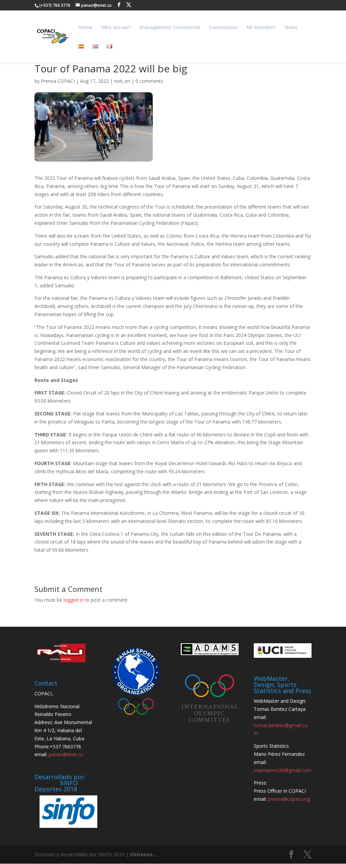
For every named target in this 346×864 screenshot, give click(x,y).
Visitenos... (143, 854)
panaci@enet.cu (66, 754)
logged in (73, 600)
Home (85, 27)
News (291, 27)
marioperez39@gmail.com (282, 770)
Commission (223, 27)
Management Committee (170, 27)
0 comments (149, 81)
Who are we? (116, 27)
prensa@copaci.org (289, 799)
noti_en (122, 81)
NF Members (261, 27)
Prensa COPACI (58, 81)
